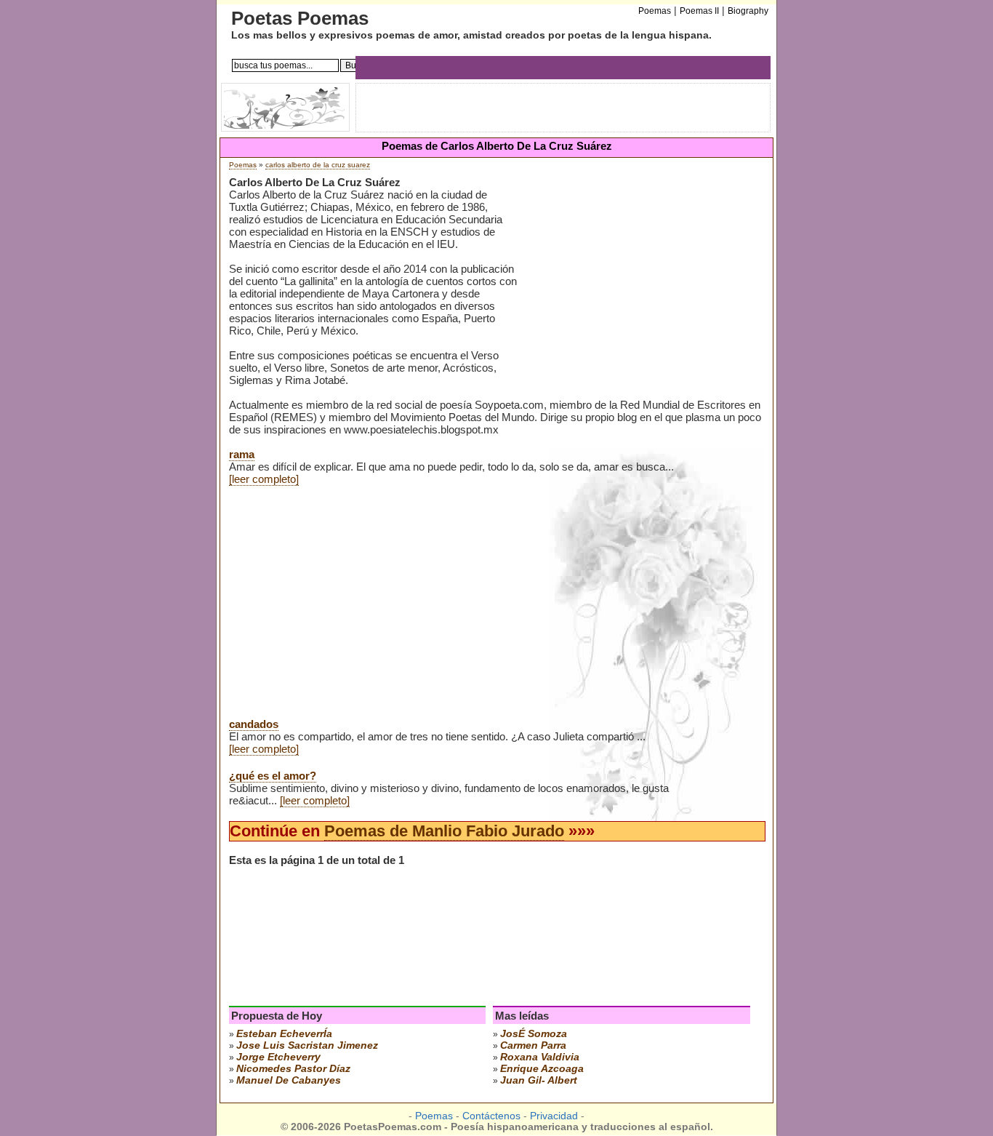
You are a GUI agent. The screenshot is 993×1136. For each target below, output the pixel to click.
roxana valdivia (539, 1057)
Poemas (243, 165)
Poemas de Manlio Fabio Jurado (444, 831)
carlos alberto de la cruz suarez (317, 165)
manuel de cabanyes (288, 1080)
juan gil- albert (538, 1080)
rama (241, 454)
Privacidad (554, 1116)
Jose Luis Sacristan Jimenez (307, 1045)
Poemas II (699, 11)
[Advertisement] (639, 290)
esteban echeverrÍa (284, 1033)
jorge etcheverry (278, 1057)
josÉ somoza (533, 1033)
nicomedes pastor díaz (293, 1068)
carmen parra (533, 1045)
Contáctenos (491, 1116)
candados (253, 724)
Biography (748, 11)
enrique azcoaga (542, 1068)
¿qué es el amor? (272, 775)
